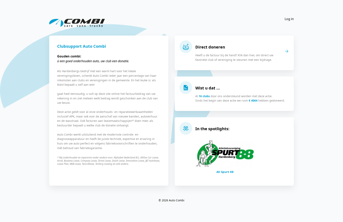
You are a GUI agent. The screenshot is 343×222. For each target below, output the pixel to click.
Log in (289, 19)
